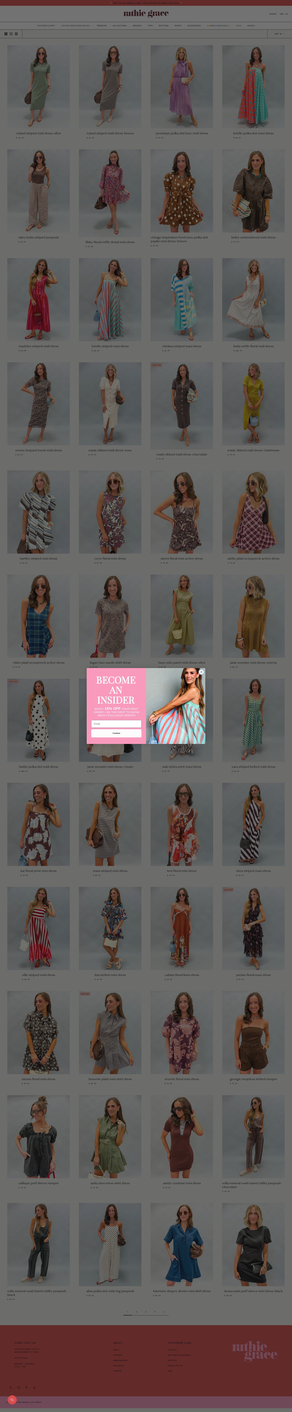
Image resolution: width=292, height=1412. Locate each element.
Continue (116, 733)
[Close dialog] (201, 672)
